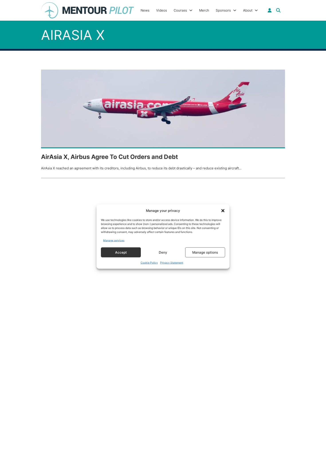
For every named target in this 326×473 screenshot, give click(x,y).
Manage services (113, 240)
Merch (204, 10)
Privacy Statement (171, 262)
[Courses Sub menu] (190, 10)
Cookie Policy (149, 262)
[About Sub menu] (256, 10)
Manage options (205, 252)
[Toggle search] (278, 10)
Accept (121, 252)
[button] (223, 210)
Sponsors (223, 10)
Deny (163, 252)
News (145, 10)
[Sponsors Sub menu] (234, 10)
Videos (161, 10)
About (247, 10)
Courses (180, 10)
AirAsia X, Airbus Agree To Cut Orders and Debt (109, 156)
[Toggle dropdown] (270, 10)
